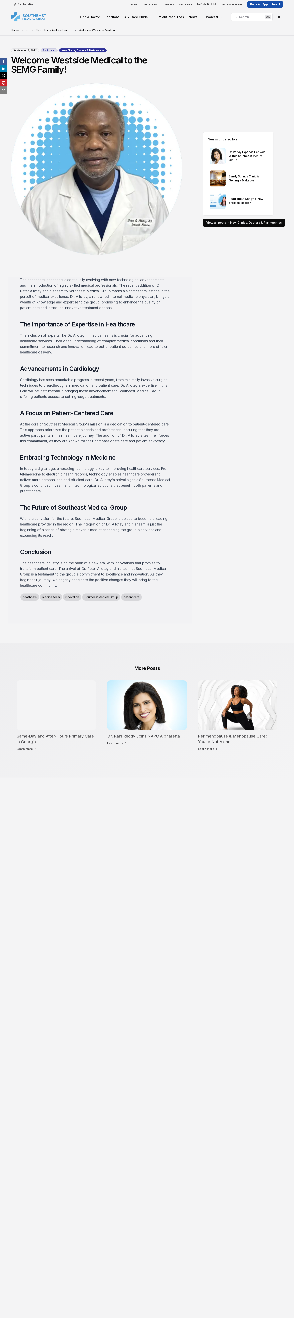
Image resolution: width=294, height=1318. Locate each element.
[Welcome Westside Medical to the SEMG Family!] (3, 61)
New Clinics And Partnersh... (54, 30)
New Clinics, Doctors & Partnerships (82, 50)
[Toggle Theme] (279, 17)
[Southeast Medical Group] (28, 17)
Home (15, 30)
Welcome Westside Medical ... (98, 30)
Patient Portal (232, 4)
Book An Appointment (265, 4)
